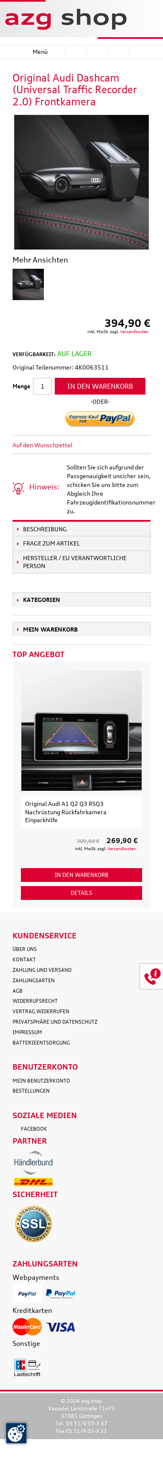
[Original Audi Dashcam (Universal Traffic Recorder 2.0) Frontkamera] (28, 284)
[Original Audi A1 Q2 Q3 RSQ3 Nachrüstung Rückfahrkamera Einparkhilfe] (81, 730)
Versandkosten (134, 331)
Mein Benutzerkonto (41, 1081)
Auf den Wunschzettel (42, 444)
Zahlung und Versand (42, 970)
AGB (18, 991)
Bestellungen (31, 1091)
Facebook (34, 1129)
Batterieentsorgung (41, 1043)
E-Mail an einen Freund (89, 445)
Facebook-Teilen (106, 445)
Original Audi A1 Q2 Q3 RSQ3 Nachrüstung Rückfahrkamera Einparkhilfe (66, 811)
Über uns (25, 949)
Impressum (27, 1032)
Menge (21, 386)
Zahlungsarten (34, 980)
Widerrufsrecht (35, 1001)
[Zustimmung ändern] (16, 1433)
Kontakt (24, 959)
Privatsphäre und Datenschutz (55, 1022)
